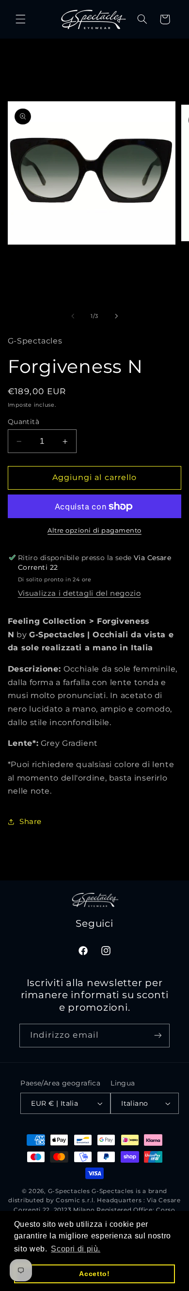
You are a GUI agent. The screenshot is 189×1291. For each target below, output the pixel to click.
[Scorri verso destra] (116, 316)
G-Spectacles (69, 1191)
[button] (20, 19)
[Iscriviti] (158, 1035)
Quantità (23, 422)
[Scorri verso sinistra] (72, 316)
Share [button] (30, 821)
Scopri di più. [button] (75, 1249)
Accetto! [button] (94, 1273)
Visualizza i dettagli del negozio (79, 593)
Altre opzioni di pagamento (94, 530)
